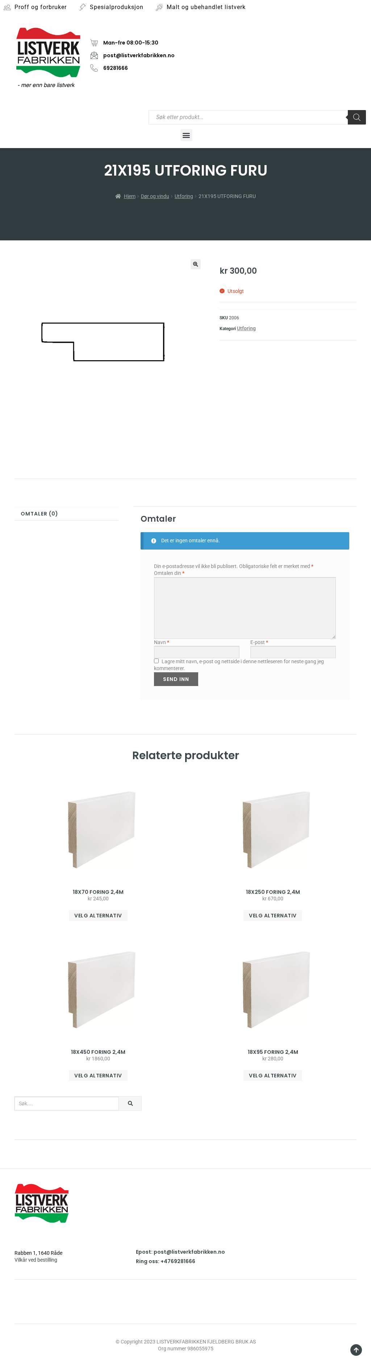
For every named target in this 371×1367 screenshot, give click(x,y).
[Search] (357, 117)
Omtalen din (169, 573)
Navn (161, 642)
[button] (186, 135)
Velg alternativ (98, 915)
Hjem (130, 196)
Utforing (184, 196)
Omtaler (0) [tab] (39, 513)
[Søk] (130, 1103)
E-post (259, 642)
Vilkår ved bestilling (35, 1260)
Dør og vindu (155, 196)
